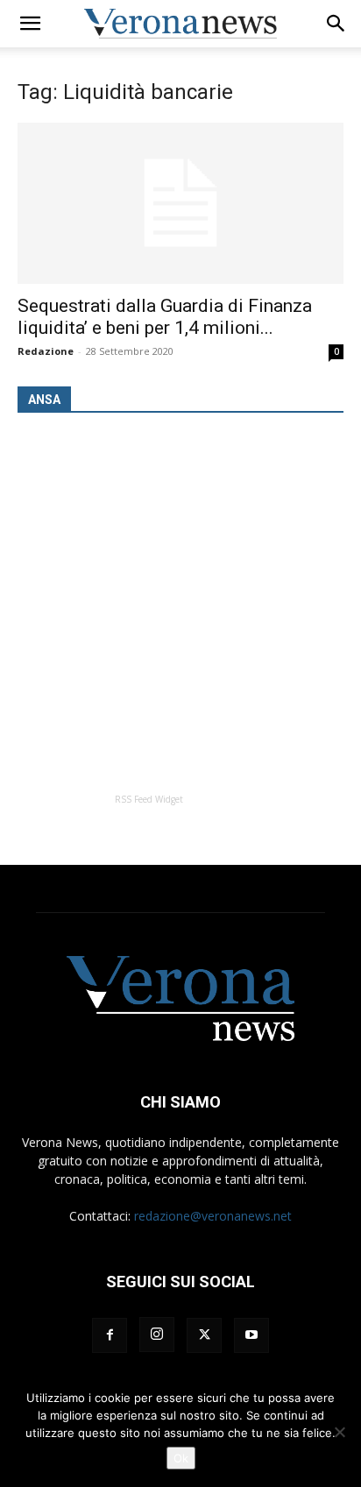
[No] (339, 1432)
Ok (180, 1458)
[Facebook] (109, 1335)
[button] (30, 23)
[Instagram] (156, 1334)
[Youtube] (251, 1335)
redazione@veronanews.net (213, 1215)
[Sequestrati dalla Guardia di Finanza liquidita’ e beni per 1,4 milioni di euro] (180, 203)
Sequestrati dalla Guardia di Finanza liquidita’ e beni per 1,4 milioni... (165, 316)
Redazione (46, 351)
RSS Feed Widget (149, 799)
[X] (204, 1335)
